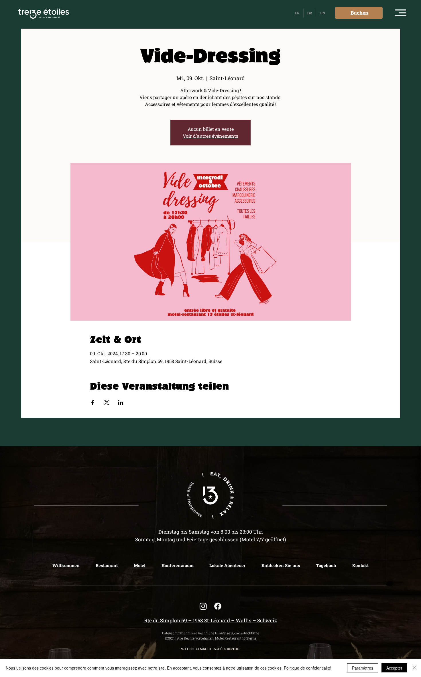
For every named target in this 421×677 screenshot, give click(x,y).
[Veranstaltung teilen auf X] (106, 402)
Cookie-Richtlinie (245, 633)
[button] (400, 13)
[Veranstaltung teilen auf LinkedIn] (120, 402)
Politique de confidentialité (307, 668)
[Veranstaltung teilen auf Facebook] (92, 402)
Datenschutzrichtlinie (179, 633)
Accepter (394, 668)
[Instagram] (203, 606)
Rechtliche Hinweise (214, 633)
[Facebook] (218, 606)
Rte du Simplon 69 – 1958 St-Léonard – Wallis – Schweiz (210, 620)
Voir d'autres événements (210, 136)
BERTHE (233, 649)
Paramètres (362, 668)
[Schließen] (414, 667)
